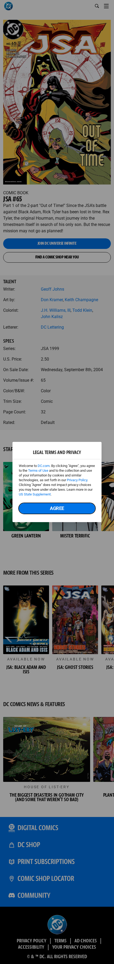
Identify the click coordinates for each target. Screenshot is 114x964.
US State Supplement (35, 494)
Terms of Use (38, 470)
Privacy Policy (77, 480)
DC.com (44, 466)
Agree (57, 508)
